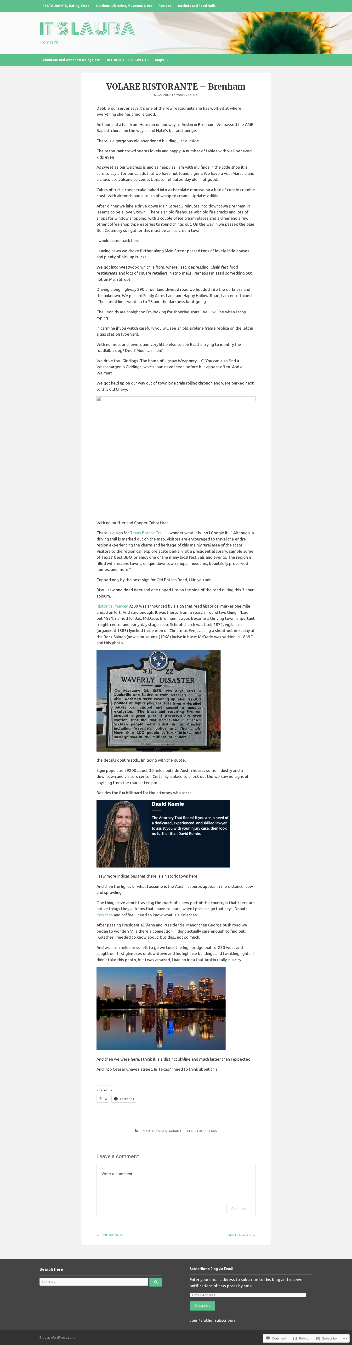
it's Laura (87, 29)
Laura (193, 95)
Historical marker (112, 606)
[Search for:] (101, 1282)
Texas (212, 1130)
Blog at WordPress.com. (57, 1337)
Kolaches (105, 915)
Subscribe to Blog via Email (211, 1269)
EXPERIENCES (150, 1130)
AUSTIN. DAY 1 (241, 1235)
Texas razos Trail (147, 532)
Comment (238, 1209)
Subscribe (202, 1306)
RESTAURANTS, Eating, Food (183, 1130)
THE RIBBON (109, 1235)
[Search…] (155, 1282)
